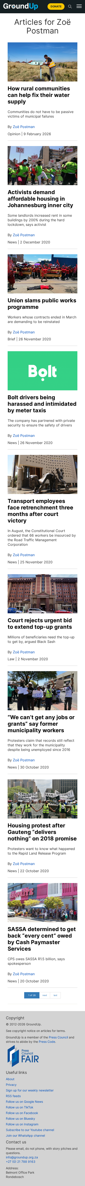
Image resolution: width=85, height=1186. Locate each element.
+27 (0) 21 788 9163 (20, 1161)
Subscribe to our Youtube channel (30, 1130)
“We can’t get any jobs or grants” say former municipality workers (41, 724)
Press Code (47, 1041)
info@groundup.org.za (22, 1157)
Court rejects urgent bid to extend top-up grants (40, 623)
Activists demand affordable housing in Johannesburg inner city (40, 198)
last (55, 995)
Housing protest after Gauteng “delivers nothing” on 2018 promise (42, 832)
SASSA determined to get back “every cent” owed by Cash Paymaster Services (42, 939)
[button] (79, 6)
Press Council (58, 1037)
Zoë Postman (24, 127)
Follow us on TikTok (19, 1107)
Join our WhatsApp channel (25, 1135)
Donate (56, 6)
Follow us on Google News (24, 1101)
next (44, 995)
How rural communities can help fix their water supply (39, 95)
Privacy (11, 1084)
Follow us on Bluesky (20, 1118)
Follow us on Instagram (22, 1124)
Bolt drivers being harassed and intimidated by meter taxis (42, 404)
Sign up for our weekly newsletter (30, 1090)
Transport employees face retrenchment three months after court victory (40, 511)
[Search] (70, 6)
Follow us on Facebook (22, 1113)
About (10, 1079)
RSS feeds (13, 1096)
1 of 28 (32, 995)
